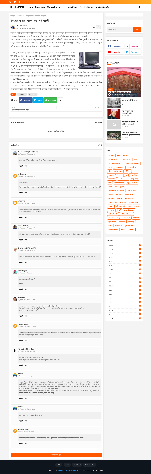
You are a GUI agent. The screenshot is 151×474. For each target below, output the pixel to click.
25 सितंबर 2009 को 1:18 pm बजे (26, 300)
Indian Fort (118, 171)
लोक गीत (123, 229)
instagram (134, 46)
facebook (117, 46)
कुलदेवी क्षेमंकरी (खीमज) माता (130, 100)
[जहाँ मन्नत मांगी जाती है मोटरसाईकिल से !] (114, 114)
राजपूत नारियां (134, 179)
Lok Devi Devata (102, 7)
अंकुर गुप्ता (21, 201)
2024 (125, 253)
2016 (125, 286)
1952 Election (129, 210)
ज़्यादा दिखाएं (98, 122)
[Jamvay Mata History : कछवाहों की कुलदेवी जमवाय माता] (114, 135)
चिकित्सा (111, 194)
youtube (117, 52)
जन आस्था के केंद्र (132, 167)
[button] (139, 7)
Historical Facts (71, 7)
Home (30, 7)
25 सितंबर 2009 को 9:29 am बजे (26, 228)
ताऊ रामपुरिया (22, 271)
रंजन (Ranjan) (23, 226)
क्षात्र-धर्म (119, 198)
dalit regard (113, 202)
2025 (125, 249)
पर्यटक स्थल (118, 225)
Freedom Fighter (86, 7)
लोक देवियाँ (131, 229)
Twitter (39, 100)
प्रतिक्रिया (127, 171)
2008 (125, 319)
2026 (125, 245)
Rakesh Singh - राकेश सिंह (28, 152)
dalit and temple (126, 214)
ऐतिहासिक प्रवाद (133, 202)
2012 (125, 302)
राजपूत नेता (111, 210)
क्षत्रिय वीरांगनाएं (120, 206)
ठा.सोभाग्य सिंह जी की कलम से (131, 163)
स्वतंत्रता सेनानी (129, 194)
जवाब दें (21, 166)
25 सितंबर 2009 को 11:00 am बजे (26, 250)
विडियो (119, 210)
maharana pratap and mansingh (119, 218)
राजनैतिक (136, 206)
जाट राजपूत (131, 222)
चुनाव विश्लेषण (112, 222)
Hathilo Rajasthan (115, 163)
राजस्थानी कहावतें (113, 229)
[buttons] (10, 2)
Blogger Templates (95, 470)
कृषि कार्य (111, 206)
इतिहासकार (123, 202)
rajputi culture (132, 183)
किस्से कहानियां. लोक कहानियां (116, 190)
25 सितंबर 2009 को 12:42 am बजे (27, 203)
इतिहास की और (126, 159)
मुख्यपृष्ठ (12, 16)
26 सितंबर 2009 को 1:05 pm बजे (26, 351)
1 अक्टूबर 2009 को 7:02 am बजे (26, 431)
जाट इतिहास (122, 222)
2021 (125, 265)
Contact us (77, 465)
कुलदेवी (122, 187)
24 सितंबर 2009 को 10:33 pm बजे (26, 176)
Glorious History (53, 7)
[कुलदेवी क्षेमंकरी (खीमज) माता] (114, 103)
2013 (125, 298)
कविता (135, 159)
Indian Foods (113, 214)
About (67, 465)
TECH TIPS (20, 16)
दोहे (116, 187)
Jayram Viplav (24, 324)
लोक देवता (118, 194)
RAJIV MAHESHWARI (27, 248)
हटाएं (26, 166)
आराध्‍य (110, 187)
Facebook (27, 100)
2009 (125, 314)
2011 (125, 306)
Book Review (123, 179)
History (111, 155)
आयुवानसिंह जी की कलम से (115, 175)
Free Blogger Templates (67, 470)
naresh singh (23, 429)
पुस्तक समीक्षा (112, 179)
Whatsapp (52, 100)
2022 (125, 261)
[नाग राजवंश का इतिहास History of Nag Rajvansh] (114, 124)
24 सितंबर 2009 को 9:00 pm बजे (26, 154)
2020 (125, 270)
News (110, 167)
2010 (125, 310)
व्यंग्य (110, 171)
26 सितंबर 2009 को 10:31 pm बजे (26, 376)
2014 (125, 294)
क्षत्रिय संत (111, 198)
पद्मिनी (110, 225)
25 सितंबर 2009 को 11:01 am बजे (26, 273)
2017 (125, 282)
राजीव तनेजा (22, 174)
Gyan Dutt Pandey (26, 349)
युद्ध (126, 175)
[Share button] (60, 100)
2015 (125, 290)
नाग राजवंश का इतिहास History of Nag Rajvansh (131, 123)
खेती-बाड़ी (136, 218)
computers (22, 94)
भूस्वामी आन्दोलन (129, 198)
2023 (125, 257)
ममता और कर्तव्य (132, 190)
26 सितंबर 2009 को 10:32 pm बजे (27, 409)
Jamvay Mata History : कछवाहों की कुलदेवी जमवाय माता (131, 134)
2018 (125, 278)
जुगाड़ (129, 206)
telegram (134, 52)
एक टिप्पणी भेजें (56, 455)
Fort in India (40, 7)
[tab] (30, 7)
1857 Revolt (120, 167)
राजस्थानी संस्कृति (119, 183)
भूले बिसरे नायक (129, 225)
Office (20, 373)
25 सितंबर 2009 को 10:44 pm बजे (27, 326)
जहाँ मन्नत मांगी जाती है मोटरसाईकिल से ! (128, 112)
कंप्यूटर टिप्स (133, 175)
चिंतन (110, 183)
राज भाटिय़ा (21, 297)
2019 (125, 274)
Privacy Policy (89, 465)
